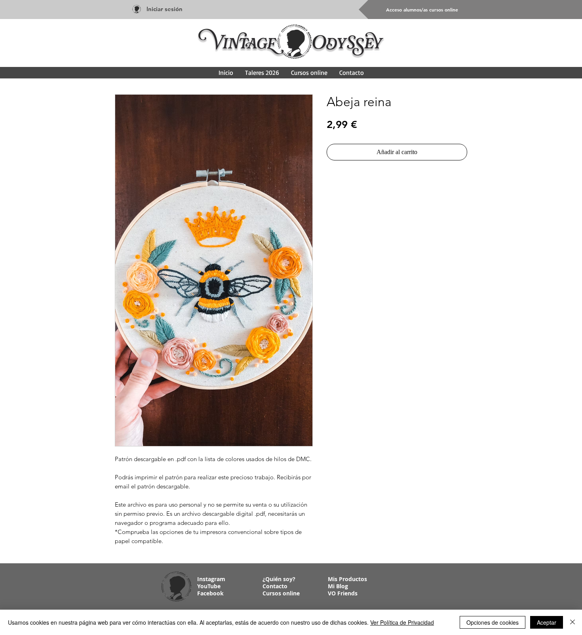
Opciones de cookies (492, 622)
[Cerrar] (572, 622)
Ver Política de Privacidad (402, 622)
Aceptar (546, 622)
